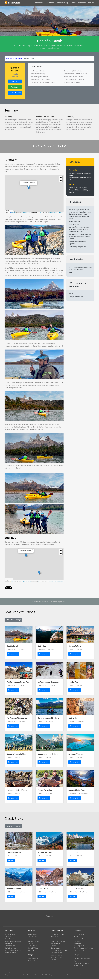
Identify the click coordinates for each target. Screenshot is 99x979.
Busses (76, 936)
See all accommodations (59, 934)
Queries (15, 81)
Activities (9, 59)
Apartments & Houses (58, 941)
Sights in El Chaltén (33, 941)
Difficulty (10, 620)
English (91, 3)
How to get (8, 936)
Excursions (18, 59)
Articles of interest (10, 953)
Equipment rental (79, 950)
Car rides (30, 943)
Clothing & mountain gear (82, 959)
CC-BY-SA (60, 212)
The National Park (10, 948)
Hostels (53, 946)
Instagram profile (33, 959)
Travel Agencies (79, 946)
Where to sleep (62, 3)
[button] (28, 187)
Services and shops (78, 3)
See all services (79, 934)
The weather (8, 943)
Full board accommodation (59, 950)
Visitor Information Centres (13, 950)
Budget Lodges (55, 948)
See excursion (12, 654)
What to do (50, 3)
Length (18, 620)
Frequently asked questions (13, 941)
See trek (11, 860)
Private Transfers (79, 939)
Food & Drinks (32, 946)
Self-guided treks (33, 936)
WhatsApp (14, 87)
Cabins (53, 939)
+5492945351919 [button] (16, 93)
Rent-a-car (77, 941)
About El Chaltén (10, 939)
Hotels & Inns (55, 936)
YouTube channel (33, 961)
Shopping (31, 950)
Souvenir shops (79, 965)
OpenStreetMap (27, 212)
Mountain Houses (56, 955)
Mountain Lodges (56, 953)
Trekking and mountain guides (83, 948)
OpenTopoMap (53, 212)
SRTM (39, 212)
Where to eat (78, 943)
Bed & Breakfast (56, 943)
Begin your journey (10, 934)
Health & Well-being (34, 948)
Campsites (54, 959)
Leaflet (13, 212)
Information (39, 3)
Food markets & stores (81, 963)
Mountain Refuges (56, 957)
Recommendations (10, 946)
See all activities (32, 934)
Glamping (54, 962)
